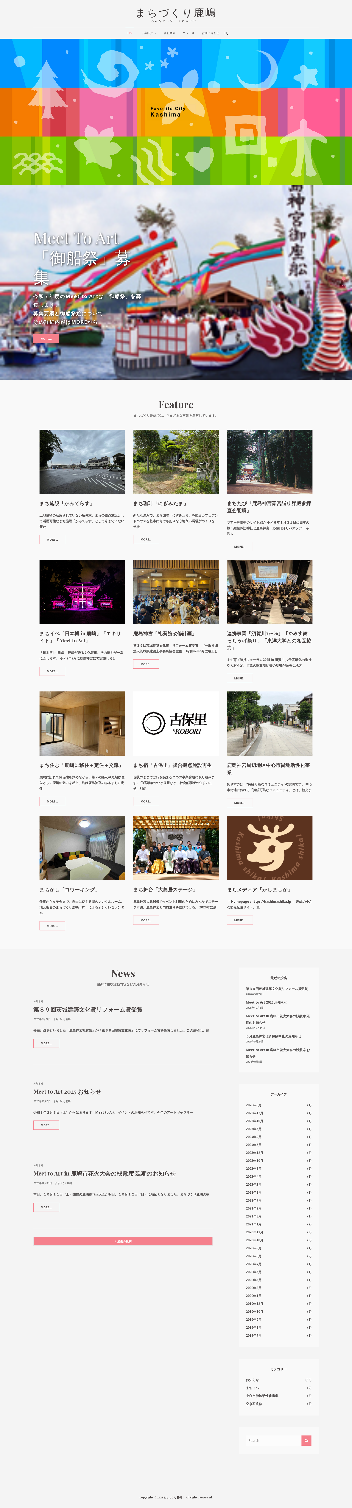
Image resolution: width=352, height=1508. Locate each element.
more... (46, 319)
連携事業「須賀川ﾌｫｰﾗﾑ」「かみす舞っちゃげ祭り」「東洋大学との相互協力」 (269, 626)
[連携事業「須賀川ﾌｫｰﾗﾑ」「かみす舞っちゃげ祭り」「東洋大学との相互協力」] (269, 578)
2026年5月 (254, 1091)
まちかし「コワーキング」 (70, 875)
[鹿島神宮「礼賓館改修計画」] (176, 578)
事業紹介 (147, 33)
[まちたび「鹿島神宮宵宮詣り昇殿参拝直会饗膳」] (269, 448)
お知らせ (38, 987)
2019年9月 (254, 1305)
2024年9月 (254, 1123)
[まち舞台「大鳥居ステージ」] (176, 834)
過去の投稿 (124, 1227)
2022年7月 (254, 1186)
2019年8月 (254, 1313)
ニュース (188, 33)
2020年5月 (254, 1258)
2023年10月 (254, 1146)
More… (55, 527)
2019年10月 (254, 1297)
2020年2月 (254, 1273)
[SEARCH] (226, 33)
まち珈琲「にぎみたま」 (160, 489)
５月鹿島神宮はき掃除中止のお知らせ (273, 1022)
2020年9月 (254, 1234)
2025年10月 (254, 1107)
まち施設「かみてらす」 (67, 489)
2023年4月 (254, 1162)
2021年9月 (254, 1194)
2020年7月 (254, 1250)
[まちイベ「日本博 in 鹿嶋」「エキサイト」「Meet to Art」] (82, 578)
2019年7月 (254, 1321)
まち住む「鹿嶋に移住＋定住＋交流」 (81, 750)
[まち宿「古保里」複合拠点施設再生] (176, 709)
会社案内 (169, 33)
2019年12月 (254, 1289)
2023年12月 (254, 1138)
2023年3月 (254, 1170)
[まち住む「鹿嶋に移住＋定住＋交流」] (82, 709)
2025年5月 (254, 1115)
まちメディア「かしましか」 (260, 875)
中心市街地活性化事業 (262, 1381)
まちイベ (252, 1374)
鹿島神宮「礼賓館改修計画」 (165, 619)
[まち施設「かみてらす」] (82, 448)
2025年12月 (254, 1099)
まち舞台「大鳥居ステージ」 (165, 875)
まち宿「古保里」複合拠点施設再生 (172, 750)
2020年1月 (254, 1281)
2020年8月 (254, 1242)
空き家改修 (254, 1389)
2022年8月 (254, 1178)
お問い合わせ (210, 33)
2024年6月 (254, 1130)
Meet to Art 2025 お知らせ (67, 1077)
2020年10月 (254, 1226)
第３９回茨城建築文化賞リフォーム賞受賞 (88, 995)
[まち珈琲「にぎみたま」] (176, 448)
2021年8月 (254, 1202)
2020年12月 (254, 1218)
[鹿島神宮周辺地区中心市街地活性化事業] (269, 709)
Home (129, 33)
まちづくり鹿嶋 (176, 12)
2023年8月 (254, 1154)
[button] (343, 271)
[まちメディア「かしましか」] (269, 834)
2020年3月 (254, 1266)
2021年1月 (254, 1210)
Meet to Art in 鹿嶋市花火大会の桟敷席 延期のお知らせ (104, 1159)
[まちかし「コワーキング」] (82, 834)
